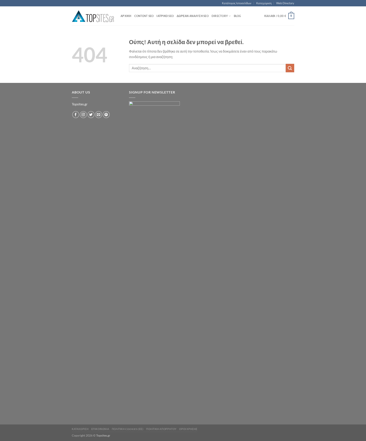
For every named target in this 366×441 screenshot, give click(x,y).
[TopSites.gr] (93, 16)
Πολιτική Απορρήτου (161, 429)
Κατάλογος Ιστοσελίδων (236, 3)
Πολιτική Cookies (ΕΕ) (128, 429)
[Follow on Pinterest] (106, 114)
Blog (237, 16)
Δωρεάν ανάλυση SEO (193, 16)
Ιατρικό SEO (165, 16)
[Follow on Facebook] (75, 114)
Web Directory (285, 3)
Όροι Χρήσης (188, 429)
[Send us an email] (98, 114)
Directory (220, 16)
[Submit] (290, 68)
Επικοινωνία (100, 429)
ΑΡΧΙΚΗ (126, 16)
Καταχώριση (264, 3)
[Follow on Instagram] (83, 114)
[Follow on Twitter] (90, 114)
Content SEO (144, 16)
